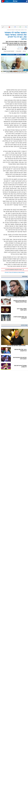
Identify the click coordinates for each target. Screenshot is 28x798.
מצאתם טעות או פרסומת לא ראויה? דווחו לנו (13, 272)
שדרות (23, 51)
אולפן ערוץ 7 (17, 51)
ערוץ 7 (24, 29)
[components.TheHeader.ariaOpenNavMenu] (23, 1)
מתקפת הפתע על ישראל (8, 51)
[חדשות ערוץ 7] (14, 1)
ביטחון (21, 29)
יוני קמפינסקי (19, 47)
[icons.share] (2, 1)
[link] (13, 289)
